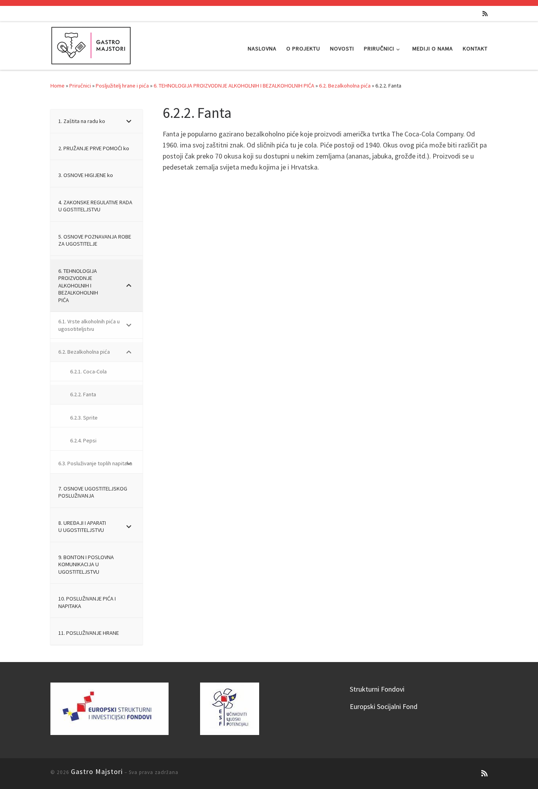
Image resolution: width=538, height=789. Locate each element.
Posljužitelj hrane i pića (122, 85)
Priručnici (80, 85)
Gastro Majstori (97, 771)
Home (57, 85)
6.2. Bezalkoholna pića (345, 85)
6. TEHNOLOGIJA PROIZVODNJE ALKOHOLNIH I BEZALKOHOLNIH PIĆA (234, 85)
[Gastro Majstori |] (91, 44)
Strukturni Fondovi (377, 689)
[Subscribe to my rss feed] (485, 13)
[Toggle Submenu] (129, 121)
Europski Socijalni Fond (383, 706)
